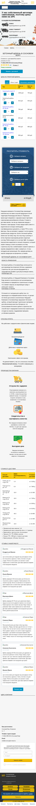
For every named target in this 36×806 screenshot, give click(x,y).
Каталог (4, 7)
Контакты (10, 804)
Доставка (17, 804)
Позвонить (25, 804)
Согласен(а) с (16, 764)
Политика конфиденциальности (9, 781)
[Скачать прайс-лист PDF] (7, 82)
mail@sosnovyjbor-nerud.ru (9, 740)
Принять (18, 797)
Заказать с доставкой (12, 71)
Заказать (32, 804)
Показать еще (18, 689)
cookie (31, 794)
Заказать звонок (18, 760)
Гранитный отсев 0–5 (9, 91)
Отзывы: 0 (15, 65)
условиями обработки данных (19, 764)
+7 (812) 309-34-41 (18, 801)
